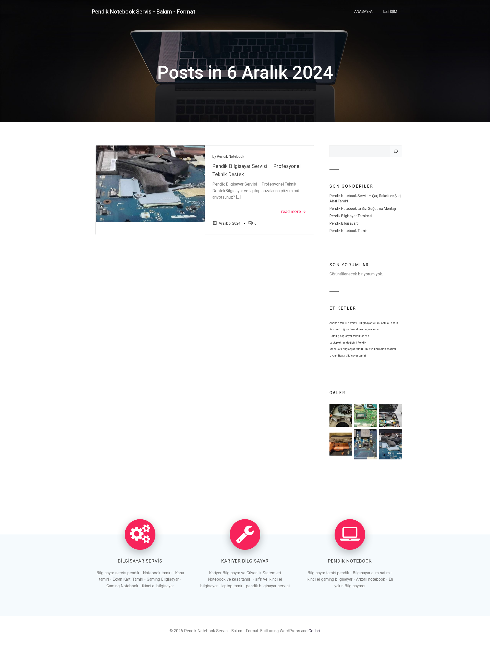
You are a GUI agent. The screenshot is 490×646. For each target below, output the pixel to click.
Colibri (314, 630)
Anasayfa (363, 11)
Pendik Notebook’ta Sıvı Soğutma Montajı (362, 208)
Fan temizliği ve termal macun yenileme (354, 329)
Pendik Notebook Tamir (348, 231)
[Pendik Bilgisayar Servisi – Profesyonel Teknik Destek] (150, 183)
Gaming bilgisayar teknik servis (349, 336)
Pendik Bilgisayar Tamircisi (350, 216)
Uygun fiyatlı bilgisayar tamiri (347, 355)
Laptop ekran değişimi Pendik (347, 342)
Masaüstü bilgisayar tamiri (346, 349)
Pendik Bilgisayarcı (344, 223)
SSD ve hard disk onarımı (380, 349)
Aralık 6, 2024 (229, 223)
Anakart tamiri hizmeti (343, 323)
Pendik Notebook (230, 156)
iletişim (390, 11)
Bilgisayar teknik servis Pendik (378, 323)
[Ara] (396, 151)
